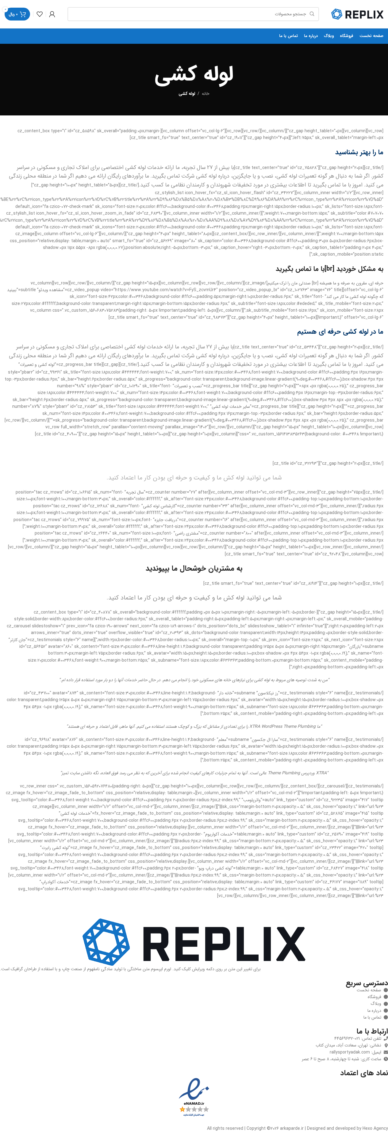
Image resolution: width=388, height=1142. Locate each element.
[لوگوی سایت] (357, 13)
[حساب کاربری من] (52, 14)
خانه (205, 93)
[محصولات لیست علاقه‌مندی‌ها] (39, 14)
